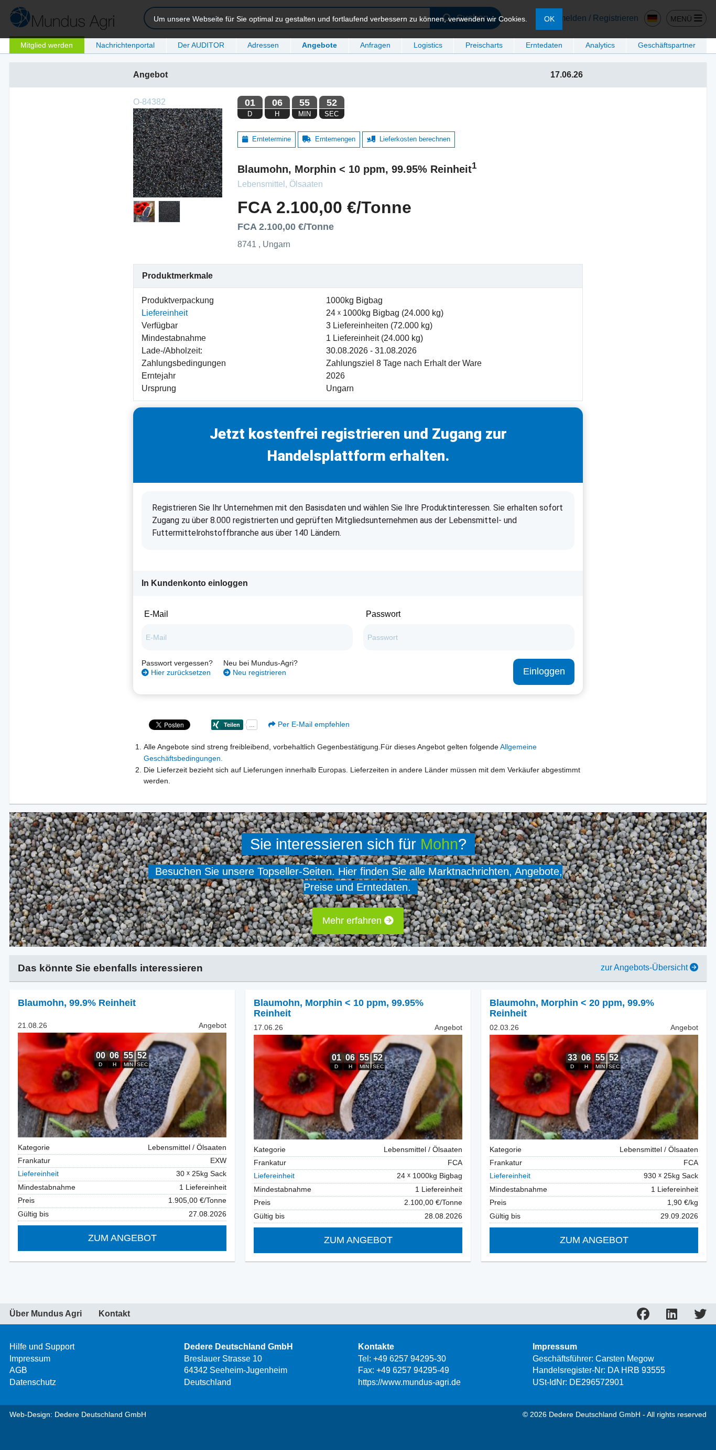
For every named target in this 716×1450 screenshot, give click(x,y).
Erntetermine (269, 139)
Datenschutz (32, 1382)
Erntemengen (333, 139)
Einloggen (544, 671)
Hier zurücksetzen (180, 673)
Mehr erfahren (353, 920)
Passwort (383, 614)
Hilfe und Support (41, 1346)
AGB (18, 1370)
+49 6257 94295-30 (409, 1358)
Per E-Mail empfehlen (313, 724)
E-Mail (156, 614)
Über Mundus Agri (45, 1314)
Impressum (29, 1358)
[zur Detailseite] (122, 1085)
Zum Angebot (122, 1238)
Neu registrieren (258, 673)
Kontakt (114, 1314)
